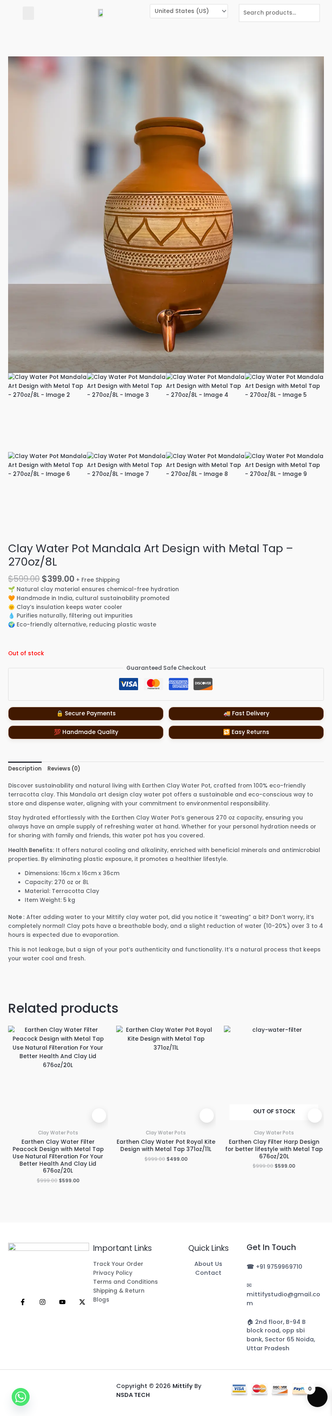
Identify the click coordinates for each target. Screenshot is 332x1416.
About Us (208, 1264)
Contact (208, 1273)
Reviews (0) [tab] (63, 769)
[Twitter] (82, 1302)
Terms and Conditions (125, 1282)
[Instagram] (42, 1302)
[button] (28, 13)
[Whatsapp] (21, 1397)
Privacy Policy (112, 1273)
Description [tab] (25, 769)
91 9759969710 (281, 1267)
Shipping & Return (119, 1291)
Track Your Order (118, 1264)
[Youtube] (62, 1302)
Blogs (101, 1300)
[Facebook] (23, 1302)
